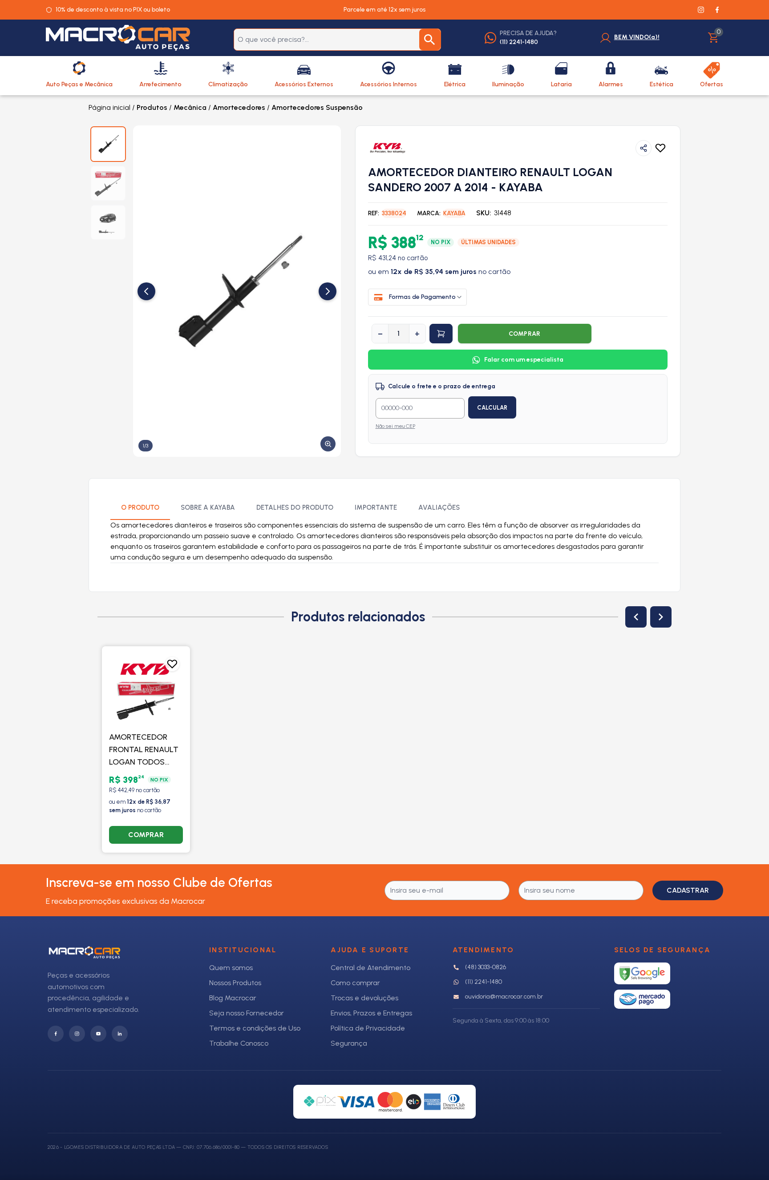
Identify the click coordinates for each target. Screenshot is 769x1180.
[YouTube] (98, 1034)
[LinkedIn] (120, 1034)
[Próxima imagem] (327, 291)
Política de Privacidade (368, 1028)
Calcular (492, 407)
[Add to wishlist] (660, 148)
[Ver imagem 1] (108, 144)
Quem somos (231, 967)
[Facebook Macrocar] (717, 10)
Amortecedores (239, 107)
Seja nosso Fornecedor (246, 1013)
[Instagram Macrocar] (701, 10)
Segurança (349, 1043)
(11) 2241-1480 (483, 982)
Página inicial (109, 107)
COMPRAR (525, 334)
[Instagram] (77, 1034)
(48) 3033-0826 (485, 967)
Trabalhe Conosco (238, 1043)
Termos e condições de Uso (254, 1028)
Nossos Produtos (235, 983)
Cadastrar (688, 890)
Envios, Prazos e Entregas (371, 1013)
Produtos (152, 107)
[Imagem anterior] (146, 291)
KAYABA (454, 213)
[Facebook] (56, 1034)
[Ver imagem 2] (108, 183)
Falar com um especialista (523, 359)
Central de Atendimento (370, 967)
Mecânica (190, 107)
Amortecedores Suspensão (317, 107)
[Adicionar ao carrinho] (441, 333)
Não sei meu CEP (395, 426)
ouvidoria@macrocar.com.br (504, 996)
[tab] (140, 508)
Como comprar (355, 983)
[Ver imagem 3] (108, 222)
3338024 (394, 213)
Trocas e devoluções (364, 998)
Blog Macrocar (232, 998)
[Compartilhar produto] (643, 148)
